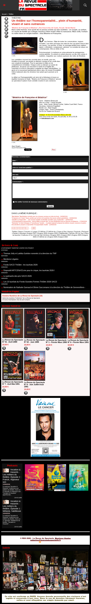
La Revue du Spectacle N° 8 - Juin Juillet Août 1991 (34, 384)
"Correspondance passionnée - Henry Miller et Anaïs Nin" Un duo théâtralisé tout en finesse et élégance (45, 221)
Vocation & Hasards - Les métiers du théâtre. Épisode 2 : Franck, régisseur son (12, 475)
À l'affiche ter (42, 237)
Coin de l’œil (38, 235)
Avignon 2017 (31, 233)
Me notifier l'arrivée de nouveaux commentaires (31, 202)
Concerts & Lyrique (30, 231)
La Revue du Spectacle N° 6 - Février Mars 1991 (78, 341)
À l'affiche (42, 231)
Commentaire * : (17, 182)
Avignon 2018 (42, 233)
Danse (20, 231)
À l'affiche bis (51, 231)
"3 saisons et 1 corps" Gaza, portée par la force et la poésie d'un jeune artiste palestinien (40, 218)
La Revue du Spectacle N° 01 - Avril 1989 (12, 341)
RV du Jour (79, 233)
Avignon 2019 (52, 233)
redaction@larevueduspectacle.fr (45, 540)
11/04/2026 (6, 513)
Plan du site (34, 542)
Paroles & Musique (19, 233)
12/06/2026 (6, 484)
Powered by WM (55, 542)
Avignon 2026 (63, 237)
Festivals (77, 231)
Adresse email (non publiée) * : (22, 167)
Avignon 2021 (55, 235)
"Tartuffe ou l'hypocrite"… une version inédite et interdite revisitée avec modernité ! (38, 220)
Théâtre (11, 14)
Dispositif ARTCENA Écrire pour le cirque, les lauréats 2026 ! (29, 261)
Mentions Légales (10, 250)
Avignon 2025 (52, 237)
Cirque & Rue (61, 231)
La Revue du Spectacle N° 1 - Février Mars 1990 (56, 341)
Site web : (15, 175)
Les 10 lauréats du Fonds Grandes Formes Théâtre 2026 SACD (30, 273)
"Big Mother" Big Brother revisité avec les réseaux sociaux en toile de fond (35, 216)
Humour (70, 231)
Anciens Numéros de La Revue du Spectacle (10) (22, 296)
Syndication (45, 542)
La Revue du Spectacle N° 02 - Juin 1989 (34, 341)
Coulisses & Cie (26, 235)
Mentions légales (63, 538)
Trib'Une (71, 233)
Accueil (4, 14)
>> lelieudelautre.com (46, 118)
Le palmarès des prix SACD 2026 (17, 267)
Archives (46, 235)
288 (33, 228)
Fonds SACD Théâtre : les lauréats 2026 (20, 256)
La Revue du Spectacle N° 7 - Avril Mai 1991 (12, 383)
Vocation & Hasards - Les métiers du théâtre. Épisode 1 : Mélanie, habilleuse (12, 506)
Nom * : (14, 160)
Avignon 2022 (66, 235)
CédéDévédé (63, 233)
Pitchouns (85, 231)
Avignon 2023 (76, 235)
